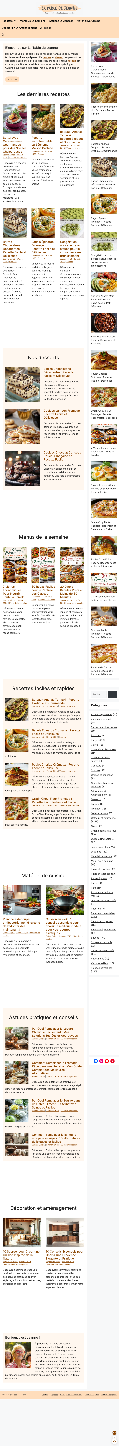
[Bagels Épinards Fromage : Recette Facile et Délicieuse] (43, 223)
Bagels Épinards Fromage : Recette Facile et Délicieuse (43, 247)
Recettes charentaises (103, 913)
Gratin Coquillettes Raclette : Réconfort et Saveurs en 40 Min (103, 526)
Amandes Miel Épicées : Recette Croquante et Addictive (104, 340)
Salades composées (18, 157)
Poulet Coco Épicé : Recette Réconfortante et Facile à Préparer (103, 563)
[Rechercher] (112, 694)
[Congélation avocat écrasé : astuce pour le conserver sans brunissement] (72, 223)
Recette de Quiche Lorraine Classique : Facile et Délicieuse (102, 671)
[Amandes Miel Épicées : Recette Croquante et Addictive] (104, 323)
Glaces (94, 826)
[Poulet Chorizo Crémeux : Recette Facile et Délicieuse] (16, 774)
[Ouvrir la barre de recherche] (3, 34)
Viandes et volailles (74, 148)
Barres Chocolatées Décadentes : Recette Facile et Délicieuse (14, 249)
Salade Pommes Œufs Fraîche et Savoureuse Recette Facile (103, 489)
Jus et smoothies (100, 847)
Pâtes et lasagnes (100, 873)
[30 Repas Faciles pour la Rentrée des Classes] (43, 565)
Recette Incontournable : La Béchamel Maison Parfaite (42, 143)
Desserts (96, 799)
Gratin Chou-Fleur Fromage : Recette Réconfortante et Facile (54, 800)
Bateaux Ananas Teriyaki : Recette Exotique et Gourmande (72, 137)
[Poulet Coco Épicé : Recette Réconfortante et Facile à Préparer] (104, 545)
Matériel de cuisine (88, 20)
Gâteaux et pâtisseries (103, 818)
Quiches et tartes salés (103, 900)
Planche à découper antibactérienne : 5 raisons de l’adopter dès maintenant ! (21, 924)
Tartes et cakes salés (102, 950)
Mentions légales (92, 1395)
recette (72, 60)
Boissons (96, 735)
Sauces (41, 154)
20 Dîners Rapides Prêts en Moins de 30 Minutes (72, 592)
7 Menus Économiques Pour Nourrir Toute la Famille (14, 592)
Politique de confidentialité (71, 1395)
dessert (59, 57)
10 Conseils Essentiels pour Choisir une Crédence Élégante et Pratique (65, 1255)
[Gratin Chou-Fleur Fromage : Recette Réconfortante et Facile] (16, 808)
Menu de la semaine (33, 20)
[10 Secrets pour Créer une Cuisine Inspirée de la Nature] (22, 1232)
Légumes (96, 851)
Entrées (95, 804)
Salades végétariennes (103, 929)
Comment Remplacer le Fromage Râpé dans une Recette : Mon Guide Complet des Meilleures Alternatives (57, 1068)
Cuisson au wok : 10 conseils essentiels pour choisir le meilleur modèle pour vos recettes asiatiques (63, 926)
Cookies (13, 262)
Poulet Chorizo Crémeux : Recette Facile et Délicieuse (55, 766)
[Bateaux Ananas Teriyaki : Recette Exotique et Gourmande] (72, 116)
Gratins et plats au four (69, 805)
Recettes (7, 20)
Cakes (94, 744)
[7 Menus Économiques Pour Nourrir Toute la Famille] (15, 565)
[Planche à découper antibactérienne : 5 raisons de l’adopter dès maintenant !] (22, 900)
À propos (45, 27)
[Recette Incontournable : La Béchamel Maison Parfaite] (43, 119)
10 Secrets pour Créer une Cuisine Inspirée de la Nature (21, 1255)
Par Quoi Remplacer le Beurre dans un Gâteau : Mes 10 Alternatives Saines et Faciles (56, 1104)
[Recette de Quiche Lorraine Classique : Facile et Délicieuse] (104, 653)
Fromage (96, 808)
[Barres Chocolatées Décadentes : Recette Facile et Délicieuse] (15, 223)
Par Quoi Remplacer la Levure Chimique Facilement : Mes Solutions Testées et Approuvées (55, 1032)
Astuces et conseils (61, 20)
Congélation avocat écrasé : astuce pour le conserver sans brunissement (70, 249)
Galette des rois (99, 813)
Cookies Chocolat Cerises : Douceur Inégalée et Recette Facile (62, 456)
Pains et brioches (100, 869)
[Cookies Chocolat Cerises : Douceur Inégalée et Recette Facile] (22, 468)
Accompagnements (101, 714)
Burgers (41, 258)
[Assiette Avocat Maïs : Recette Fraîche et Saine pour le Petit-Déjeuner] (104, 282)
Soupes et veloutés (101, 942)
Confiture (96, 765)
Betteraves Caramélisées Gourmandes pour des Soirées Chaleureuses (14, 144)
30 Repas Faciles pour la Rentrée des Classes (43, 590)
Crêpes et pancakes (102, 775)
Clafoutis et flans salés (103, 749)
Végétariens (97, 958)
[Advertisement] (43, 328)
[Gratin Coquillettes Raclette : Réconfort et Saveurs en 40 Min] (104, 508)
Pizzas (94, 883)
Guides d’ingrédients (69, 1039)
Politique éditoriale (109, 1395)
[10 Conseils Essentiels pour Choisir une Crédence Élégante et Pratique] (65, 1232)
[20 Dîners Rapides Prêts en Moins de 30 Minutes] (72, 565)
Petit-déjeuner (99, 878)
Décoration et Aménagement (19, 27)
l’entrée (47, 57)
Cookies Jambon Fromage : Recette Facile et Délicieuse (62, 414)
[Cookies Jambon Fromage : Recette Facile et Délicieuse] (22, 426)
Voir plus (12, 79)
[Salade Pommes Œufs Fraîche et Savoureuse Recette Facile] (104, 471)
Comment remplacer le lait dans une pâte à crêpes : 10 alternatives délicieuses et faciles (56, 1138)
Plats (93, 887)
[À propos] (18, 1355)
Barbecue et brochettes (104, 727)
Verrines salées (99, 963)
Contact (45, 1395)
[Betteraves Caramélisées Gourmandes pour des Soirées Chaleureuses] (15, 119)
